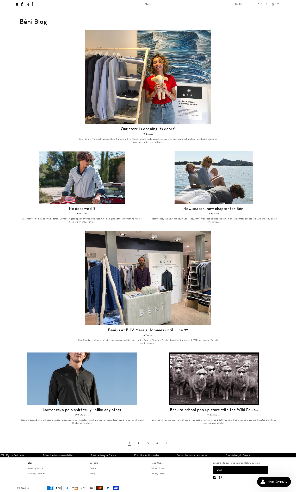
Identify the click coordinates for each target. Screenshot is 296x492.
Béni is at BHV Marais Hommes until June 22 (148, 330)
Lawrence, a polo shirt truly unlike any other (82, 410)
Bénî (27, 488)
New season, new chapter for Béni (213, 209)
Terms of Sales (158, 468)
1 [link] (129, 443)
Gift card (94, 463)
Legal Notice (157, 463)
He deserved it (82, 209)
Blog (30, 463)
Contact (94, 468)
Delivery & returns (37, 473)
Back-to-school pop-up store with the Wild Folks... (214, 410)
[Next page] (166, 443)
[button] (267, 4)
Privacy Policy (157, 473)
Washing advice (35, 468)
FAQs (92, 473)
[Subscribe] (264, 470)
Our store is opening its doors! (148, 129)
